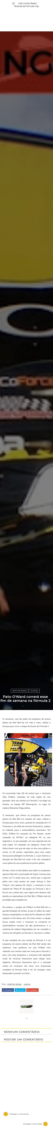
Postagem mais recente (19, 1114)
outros (34, 691)
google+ (33, 990)
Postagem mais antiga (32, 1124)
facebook (9, 990)
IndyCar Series (19, 691)
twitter (21, 990)
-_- (23, 706)
